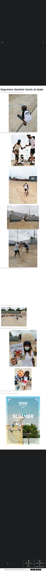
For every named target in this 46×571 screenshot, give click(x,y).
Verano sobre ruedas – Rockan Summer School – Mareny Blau (9, 393)
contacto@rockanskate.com (39, 566)
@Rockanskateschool (39, 562)
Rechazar (38, 569)
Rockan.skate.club (28, 562)
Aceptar (33, 569)
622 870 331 (28, 566)
